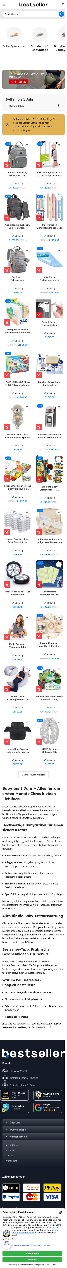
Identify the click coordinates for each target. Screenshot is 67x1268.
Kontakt (10, 1155)
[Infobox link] (14, 37)
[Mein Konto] (63, 5)
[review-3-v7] (48, 1107)
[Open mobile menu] (4, 5)
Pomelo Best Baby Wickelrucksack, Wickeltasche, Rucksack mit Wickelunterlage (17, 177)
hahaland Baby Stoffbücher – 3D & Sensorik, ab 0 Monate (49, 489)
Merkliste (10, 1150)
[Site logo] (33, 4)
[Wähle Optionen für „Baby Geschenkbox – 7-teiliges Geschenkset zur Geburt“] (39, 532)
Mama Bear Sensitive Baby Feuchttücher (17, 540)
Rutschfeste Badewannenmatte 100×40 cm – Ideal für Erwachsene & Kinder (49, 281)
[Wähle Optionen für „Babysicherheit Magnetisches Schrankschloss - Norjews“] (39, 315)
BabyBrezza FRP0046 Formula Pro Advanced (50, 436)
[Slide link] (33, 79)
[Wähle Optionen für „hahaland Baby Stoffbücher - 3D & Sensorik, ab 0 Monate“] (39, 479)
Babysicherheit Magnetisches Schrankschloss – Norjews (49, 325)
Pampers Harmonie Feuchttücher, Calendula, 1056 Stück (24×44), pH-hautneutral (17, 334)
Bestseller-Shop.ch (16, 814)
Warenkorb (11, 1160)
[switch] (6, 1243)
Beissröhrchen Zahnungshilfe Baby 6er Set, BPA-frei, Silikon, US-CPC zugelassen (49, 229)
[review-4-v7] (48, 1095)
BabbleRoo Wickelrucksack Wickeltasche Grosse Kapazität (17, 281)
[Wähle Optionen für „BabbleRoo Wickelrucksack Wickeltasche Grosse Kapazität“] (7, 270)
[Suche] (61, 14)
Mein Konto (12, 1144)
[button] (39, 218)
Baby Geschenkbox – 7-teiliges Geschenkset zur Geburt (49, 542)
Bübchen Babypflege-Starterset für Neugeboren (49, 385)
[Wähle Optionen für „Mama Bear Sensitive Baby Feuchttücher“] (7, 532)
